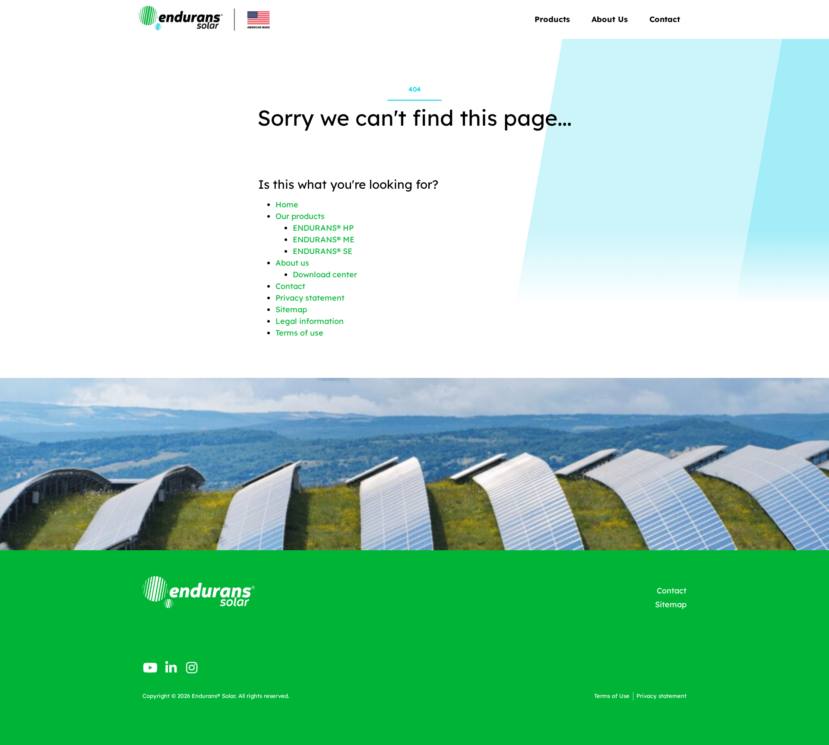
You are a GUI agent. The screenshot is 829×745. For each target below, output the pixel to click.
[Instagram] (191, 667)
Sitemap (291, 309)
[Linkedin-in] (171, 667)
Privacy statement (310, 298)
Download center (325, 274)
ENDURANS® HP (323, 228)
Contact (664, 19)
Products (552, 19)
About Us (610, 19)
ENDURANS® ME (323, 239)
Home (286, 204)
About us (292, 263)
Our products (300, 216)
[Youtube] (150, 667)
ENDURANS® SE (322, 251)
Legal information (309, 321)
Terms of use (299, 333)
